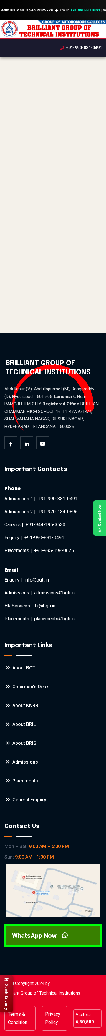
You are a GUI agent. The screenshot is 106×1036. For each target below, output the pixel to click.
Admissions (24, 762)
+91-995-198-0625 (54, 550)
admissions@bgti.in (54, 593)
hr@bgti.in (45, 606)
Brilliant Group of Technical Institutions (43, 993)
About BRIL (23, 724)
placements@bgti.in (54, 619)
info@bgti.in (36, 580)
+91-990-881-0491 (84, 47)
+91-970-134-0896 (58, 511)
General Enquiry (28, 799)
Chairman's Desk (30, 686)
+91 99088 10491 (85, 10)
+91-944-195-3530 (45, 524)
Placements (24, 781)
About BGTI (24, 668)
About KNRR (24, 705)
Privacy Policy (52, 1018)
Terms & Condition (17, 1018)
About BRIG (24, 743)
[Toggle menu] (10, 47)
